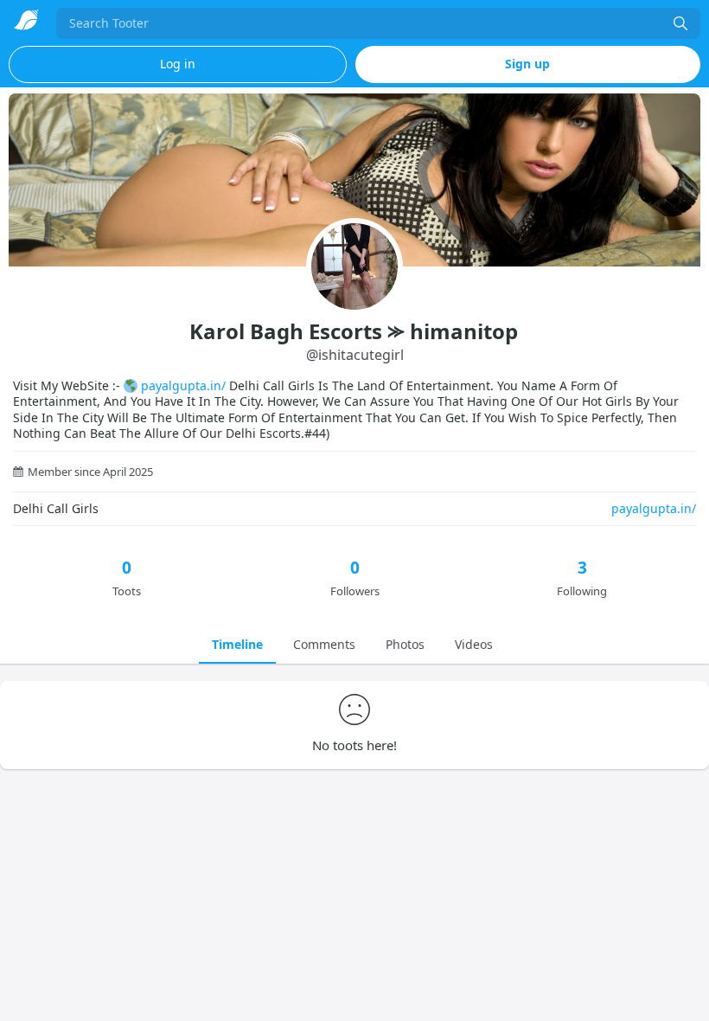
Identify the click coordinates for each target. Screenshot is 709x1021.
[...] (680, 23)
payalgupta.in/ (183, 385)
